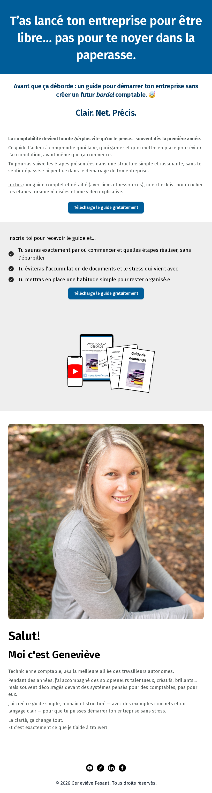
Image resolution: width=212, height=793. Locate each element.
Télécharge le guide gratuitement (106, 207)
